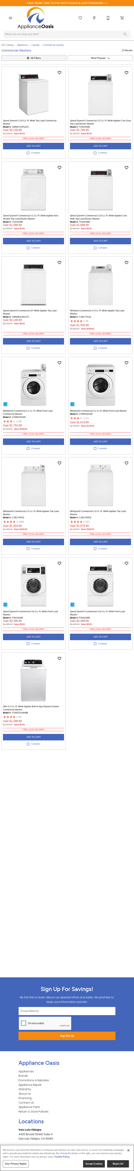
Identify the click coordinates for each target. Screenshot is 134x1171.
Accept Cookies (94, 1163)
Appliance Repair (30, 1085)
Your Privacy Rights (16, 1163)
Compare (35, 153)
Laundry (36, 45)
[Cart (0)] (122, 18)
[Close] (128, 1150)
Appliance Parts (29, 1107)
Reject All (118, 1163)
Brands (23, 1076)
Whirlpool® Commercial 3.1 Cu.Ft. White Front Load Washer (98, 411)
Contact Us (26, 1103)
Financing (25, 1098)
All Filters (36, 58)
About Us (24, 1094)
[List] (80, 18)
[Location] (94, 18)
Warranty (24, 1089)
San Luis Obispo (30, 1130)
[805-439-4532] (108, 18)
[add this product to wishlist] (59, 72)
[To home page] (35, 18)
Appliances (22, 45)
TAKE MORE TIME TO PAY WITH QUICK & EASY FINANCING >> (67, 3)
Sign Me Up (67, 1035)
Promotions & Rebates (33, 1080)
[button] (10, 18)
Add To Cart (34, 146)
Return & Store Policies (33, 1112)
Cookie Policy (62, 1156)
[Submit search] (125, 34)
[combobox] (100, 58)
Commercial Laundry (53, 45)
